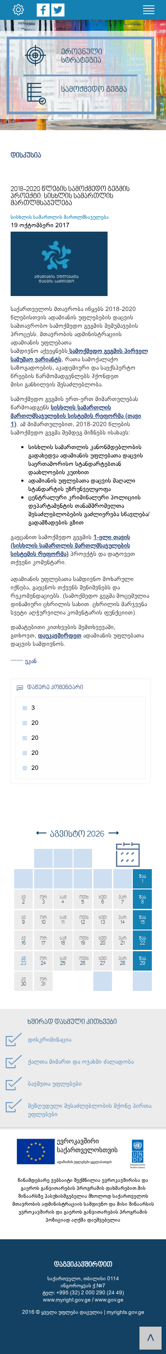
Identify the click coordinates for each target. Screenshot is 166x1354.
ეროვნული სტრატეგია (81, 56)
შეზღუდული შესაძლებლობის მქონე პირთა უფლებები (89, 1110)
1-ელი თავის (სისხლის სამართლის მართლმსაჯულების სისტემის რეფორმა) (70, 545)
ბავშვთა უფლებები (55, 1084)
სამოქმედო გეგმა (94, 90)
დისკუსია (26, 155)
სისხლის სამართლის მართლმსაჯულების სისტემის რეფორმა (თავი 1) (76, 415)
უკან (30, 661)
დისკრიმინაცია (49, 1039)
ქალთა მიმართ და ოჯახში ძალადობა (81, 1062)
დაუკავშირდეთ (59, 635)
